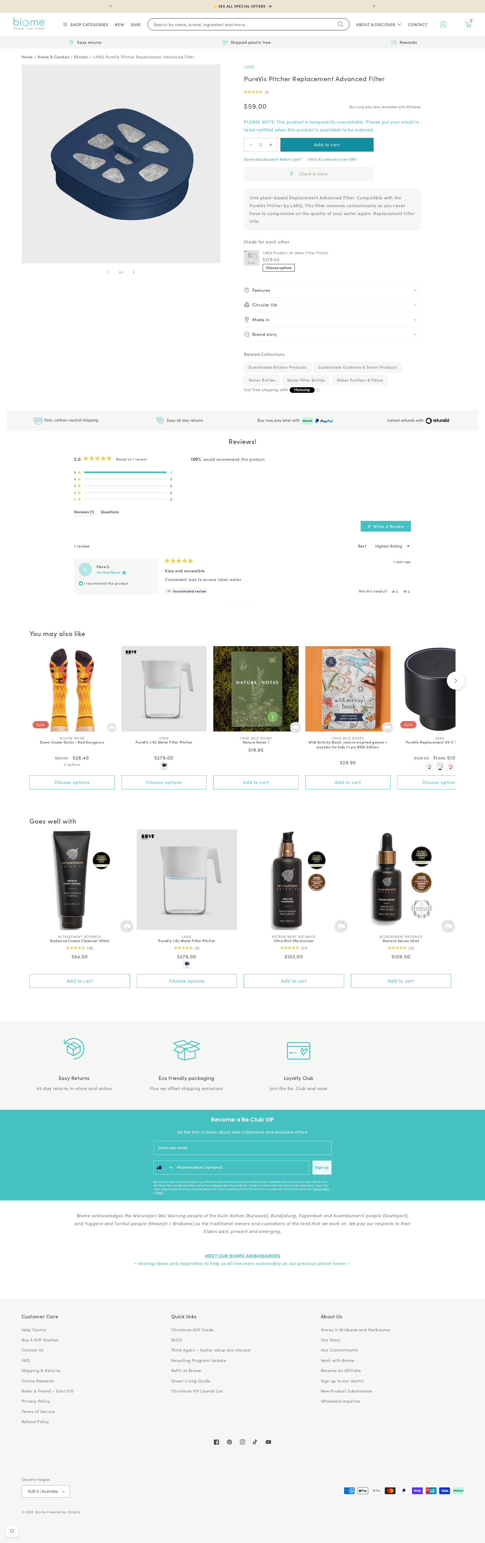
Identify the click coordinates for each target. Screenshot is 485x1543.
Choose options (279, 267)
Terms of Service (38, 1411)
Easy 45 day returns (184, 420)
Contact (417, 24)
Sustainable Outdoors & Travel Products (357, 367)
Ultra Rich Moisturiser (294, 940)
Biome (40, 1512)
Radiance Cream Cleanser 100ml (79, 940)
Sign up (322, 1167)
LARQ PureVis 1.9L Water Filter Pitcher (296, 252)
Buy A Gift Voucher (40, 1340)
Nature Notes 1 (256, 742)
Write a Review (391, 527)
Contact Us (33, 1350)
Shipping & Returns (41, 1370)
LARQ (249, 66)
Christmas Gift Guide (192, 1329)
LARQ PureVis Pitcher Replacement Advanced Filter (143, 57)
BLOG (177, 1340)
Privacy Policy (321, 1189)
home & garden (53, 57)
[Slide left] (108, 272)
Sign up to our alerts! (342, 1381)
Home (27, 57)
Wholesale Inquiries (340, 1401)
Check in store (313, 174)
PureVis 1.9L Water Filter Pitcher (164, 742)
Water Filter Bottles (306, 380)
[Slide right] (133, 272)
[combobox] (164, 1167)
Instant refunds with (406, 420)
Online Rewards (38, 1381)
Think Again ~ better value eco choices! (211, 1350)
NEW (119, 24)
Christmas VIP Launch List (197, 1391)
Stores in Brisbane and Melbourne (355, 1329)
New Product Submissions (346, 1391)
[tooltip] (186, 591)
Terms (159, 1192)
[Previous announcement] (111, 6)
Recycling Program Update (198, 1360)
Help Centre (34, 1329)
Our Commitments (339, 1350)
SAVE (136, 24)
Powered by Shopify (63, 1512)
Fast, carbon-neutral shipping (70, 420)
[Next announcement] (374, 6)
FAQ (26, 1360)
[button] (85, 24)
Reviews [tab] (84, 512)
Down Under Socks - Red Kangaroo (72, 742)
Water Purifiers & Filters (360, 380)
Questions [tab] (110, 512)
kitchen (81, 57)
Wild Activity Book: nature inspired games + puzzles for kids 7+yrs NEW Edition (348, 744)
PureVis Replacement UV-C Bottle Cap (440, 742)
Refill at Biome (186, 1370)
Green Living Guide (190, 1381)
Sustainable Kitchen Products (277, 367)
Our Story (330, 1340)
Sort (362, 546)
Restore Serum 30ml (401, 940)
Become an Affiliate (341, 1370)
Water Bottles (262, 380)
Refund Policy (35, 1421)
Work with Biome (337, 1360)
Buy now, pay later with (279, 420)
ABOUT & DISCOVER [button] (375, 24)
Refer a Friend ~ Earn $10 (48, 1391)
